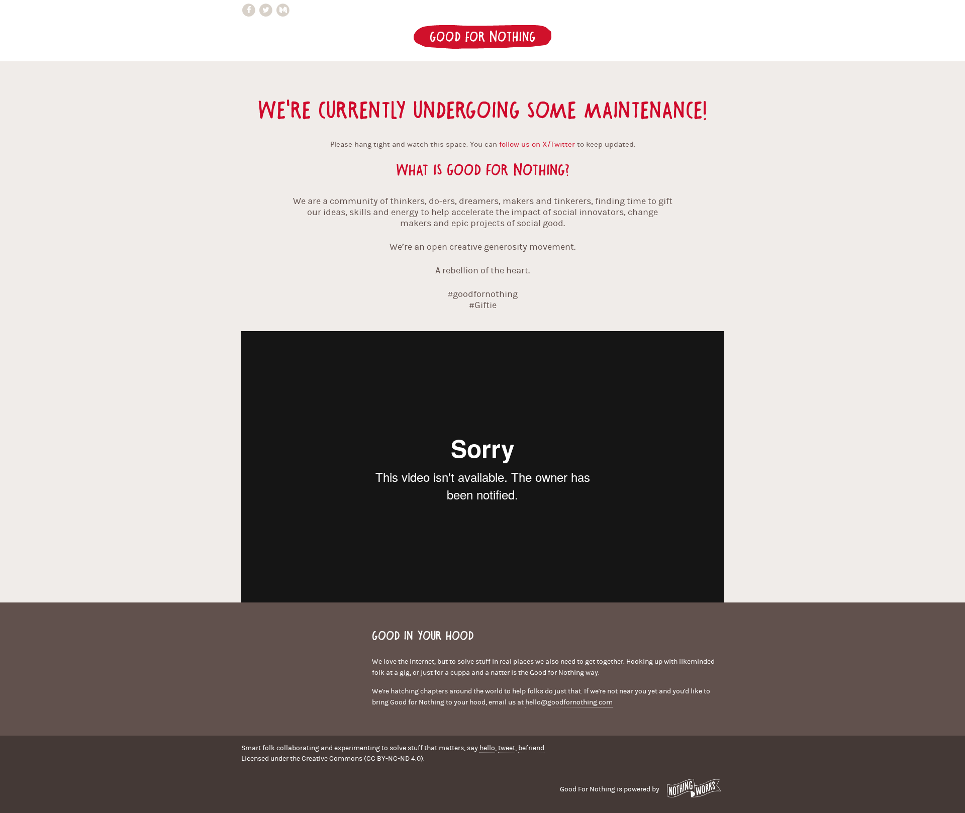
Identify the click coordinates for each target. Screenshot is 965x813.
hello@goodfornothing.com (569, 702)
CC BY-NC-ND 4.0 (393, 759)
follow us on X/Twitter (537, 144)
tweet (506, 748)
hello (487, 748)
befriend (531, 748)
